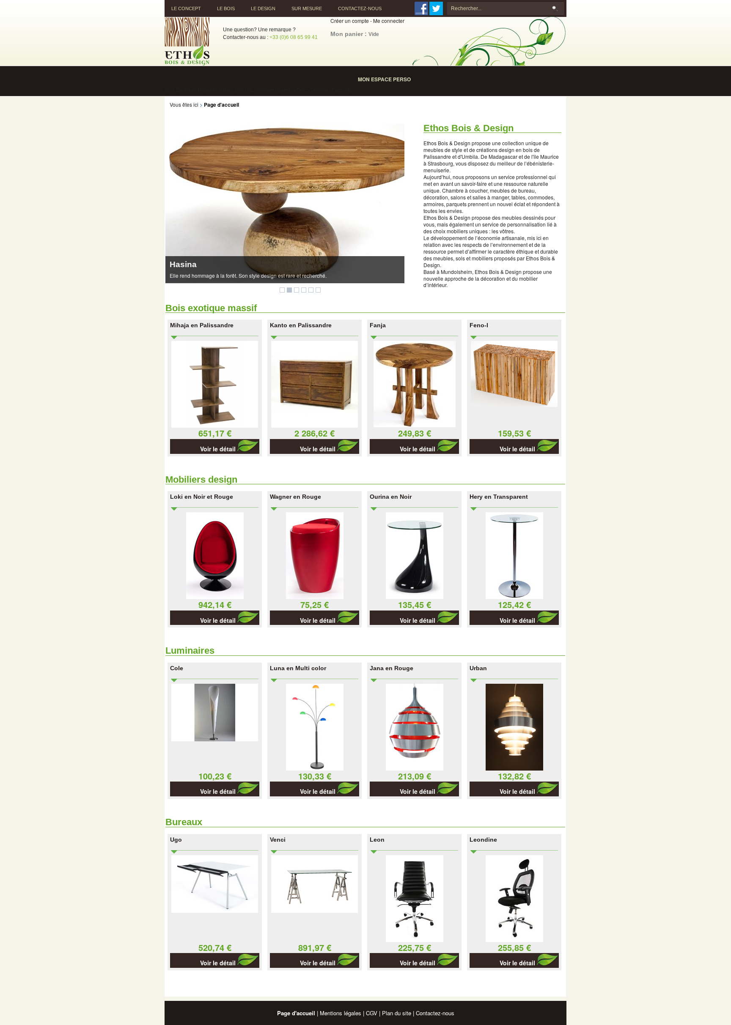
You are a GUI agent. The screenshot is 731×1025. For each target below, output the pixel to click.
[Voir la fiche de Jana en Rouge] (414, 768)
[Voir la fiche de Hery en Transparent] (514, 596)
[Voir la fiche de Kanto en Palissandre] (314, 425)
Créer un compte (349, 20)
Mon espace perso (384, 79)
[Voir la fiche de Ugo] (214, 910)
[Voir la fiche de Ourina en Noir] (414, 596)
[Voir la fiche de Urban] (514, 768)
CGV (371, 1013)
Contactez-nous (360, 8)
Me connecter (388, 20)
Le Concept (186, 8)
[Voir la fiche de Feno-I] (514, 404)
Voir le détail (218, 449)
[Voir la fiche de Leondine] (514, 939)
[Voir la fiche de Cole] (214, 739)
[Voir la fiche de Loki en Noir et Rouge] (215, 596)
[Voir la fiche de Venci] (314, 910)
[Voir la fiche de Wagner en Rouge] (315, 596)
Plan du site (396, 1013)
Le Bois (226, 8)
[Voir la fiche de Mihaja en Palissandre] (214, 425)
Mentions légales (340, 1013)
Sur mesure (306, 8)
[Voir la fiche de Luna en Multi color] (315, 768)
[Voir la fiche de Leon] (414, 939)
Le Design (263, 8)
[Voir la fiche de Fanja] (415, 424)
